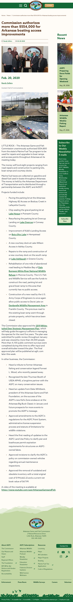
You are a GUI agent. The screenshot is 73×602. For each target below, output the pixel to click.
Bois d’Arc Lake (19, 234)
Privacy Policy (6, 599)
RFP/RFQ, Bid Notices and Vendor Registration (8, 568)
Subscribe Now (64, 220)
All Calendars (42, 555)
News (9, 15)
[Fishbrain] (66, 556)
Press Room (22, 582)
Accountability (7, 574)
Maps (40, 551)
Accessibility (27, 599)
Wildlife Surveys (39, 582)
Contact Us (64, 546)
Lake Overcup (26, 222)
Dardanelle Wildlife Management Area (27, 305)
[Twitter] (69, 552)
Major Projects (43, 558)
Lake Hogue (14, 213)
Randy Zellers (8, 41)
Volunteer (67, 582)
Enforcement (6, 582)
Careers (54, 582)
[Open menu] (20, 5)
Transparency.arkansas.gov (49, 599)
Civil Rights (36, 599)
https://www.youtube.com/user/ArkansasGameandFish (29, 489)
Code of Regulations (45, 569)
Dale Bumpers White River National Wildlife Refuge (27, 271)
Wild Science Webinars (24, 574)
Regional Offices (7, 560)
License (49, 5)
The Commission (7, 548)
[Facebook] (58, 552)
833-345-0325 (37, 538)
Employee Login (64, 599)
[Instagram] (61, 556)
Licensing (41, 548)
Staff (3, 557)
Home (3, 15)
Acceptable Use (16, 599)
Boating (41, 561)
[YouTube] (63, 552)
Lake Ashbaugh (18, 258)
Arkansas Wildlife (26, 548)
